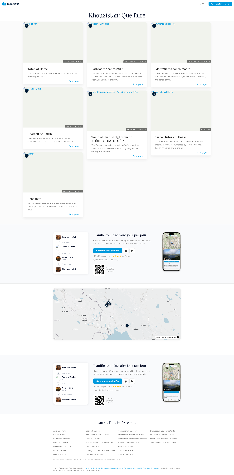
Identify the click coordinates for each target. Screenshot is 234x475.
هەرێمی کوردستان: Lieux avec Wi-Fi (100, 450)
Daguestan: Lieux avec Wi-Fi (162, 431)
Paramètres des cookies (151, 468)
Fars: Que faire (59, 454)
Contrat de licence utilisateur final (112, 468)
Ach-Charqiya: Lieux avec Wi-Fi (99, 435)
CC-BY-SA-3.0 (77, 61)
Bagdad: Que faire (94, 431)
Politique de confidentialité (133, 468)
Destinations (88, 468)
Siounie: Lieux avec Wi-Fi (128, 443)
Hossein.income (130, 61)
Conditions (96, 468)
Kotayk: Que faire (125, 454)
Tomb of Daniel (38, 69)
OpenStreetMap (162, 337)
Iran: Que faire (59, 435)
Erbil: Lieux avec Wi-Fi (95, 454)
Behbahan (34, 199)
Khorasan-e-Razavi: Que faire (163, 435)
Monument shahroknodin (172, 69)
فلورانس (68, 126)
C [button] (127, 325)
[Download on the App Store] (125, 250)
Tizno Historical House (171, 137)
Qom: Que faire (59, 450)
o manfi (203, 129)
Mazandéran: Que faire (128, 431)
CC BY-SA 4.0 (77, 191)
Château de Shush (40, 134)
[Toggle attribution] (177, 337)
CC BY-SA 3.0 (77, 126)
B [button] (106, 305)
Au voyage (74, 81)
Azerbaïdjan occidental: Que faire (132, 439)
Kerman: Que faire (125, 446)
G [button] (108, 303)
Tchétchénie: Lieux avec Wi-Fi (163, 443)
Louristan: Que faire (61, 439)
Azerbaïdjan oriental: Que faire (131, 435)
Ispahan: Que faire (61, 443)
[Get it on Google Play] (132, 250)
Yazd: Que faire (92, 446)
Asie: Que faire (59, 431)
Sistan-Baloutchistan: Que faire (163, 439)
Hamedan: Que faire (62, 446)
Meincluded (67, 191)
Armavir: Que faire (125, 450)
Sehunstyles (131, 129)
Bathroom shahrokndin (107, 69)
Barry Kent (67, 61)
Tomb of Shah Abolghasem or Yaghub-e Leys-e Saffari (111, 138)
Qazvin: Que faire (93, 439)
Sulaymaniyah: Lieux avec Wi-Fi (99, 443)
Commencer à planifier (107, 251)
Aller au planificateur (220, 4)
